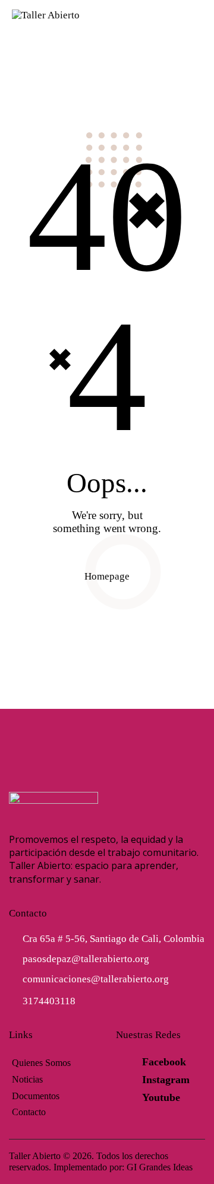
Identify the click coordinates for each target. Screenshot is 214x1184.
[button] (198, 15)
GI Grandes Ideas (160, 1167)
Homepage (107, 576)
